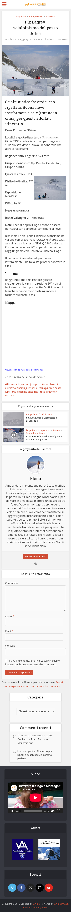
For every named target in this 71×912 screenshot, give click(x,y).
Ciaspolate (31, 414)
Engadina (21, 16)
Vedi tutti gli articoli (35, 556)
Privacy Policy (40, 907)
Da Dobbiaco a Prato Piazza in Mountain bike (34, 739)
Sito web (10, 646)
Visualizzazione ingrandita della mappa (24, 369)
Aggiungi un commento (31, 39)
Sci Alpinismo (36, 16)
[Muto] (53, 810)
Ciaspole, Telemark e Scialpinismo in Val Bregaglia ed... (45, 438)
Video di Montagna (35, 433)
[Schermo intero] (58, 810)
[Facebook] (21, 888)
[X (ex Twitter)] (30, 888)
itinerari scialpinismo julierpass (23, 384)
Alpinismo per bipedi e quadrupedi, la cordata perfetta (34, 754)
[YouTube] (49, 888)
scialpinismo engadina (26, 391)
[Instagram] (40, 888)
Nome (9, 616)
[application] (35, 797)
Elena (51, 39)
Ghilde (36, 903)
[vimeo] (12, 888)
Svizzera (50, 16)
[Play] (12, 810)
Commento (11, 583)
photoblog (49, 384)
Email (9, 631)
